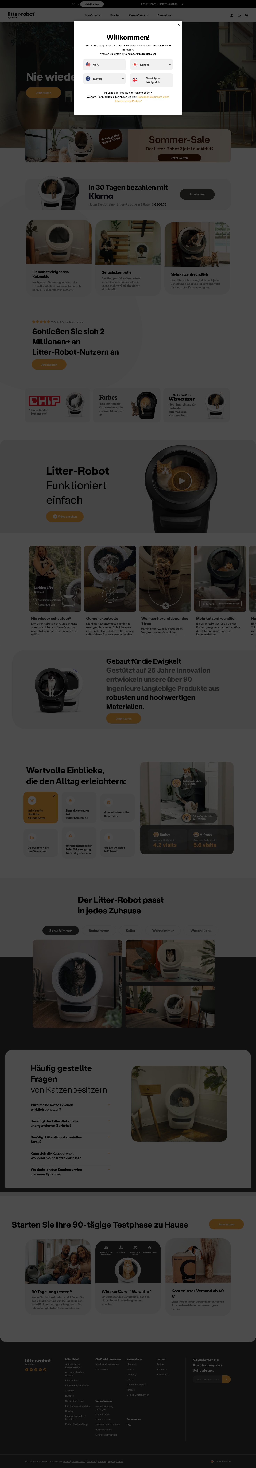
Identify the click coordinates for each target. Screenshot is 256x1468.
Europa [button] (97, 78)
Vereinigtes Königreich (153, 80)
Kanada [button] (144, 64)
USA (96, 64)
